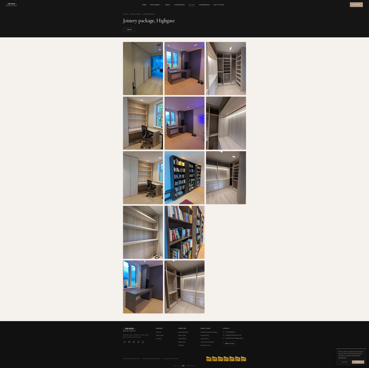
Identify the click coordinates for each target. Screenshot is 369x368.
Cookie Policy (205, 338)
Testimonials (204, 4)
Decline (344, 362)
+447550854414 (230, 332)
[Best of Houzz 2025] (214, 358)
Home (144, 4)
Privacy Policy (205, 335)
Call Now (356, 4)
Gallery (192, 4)
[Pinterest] (138, 342)
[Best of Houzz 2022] (231, 358)
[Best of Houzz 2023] (226, 358)
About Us (158, 332)
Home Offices (182, 338)
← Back (129, 29)
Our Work (159, 338)
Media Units (181, 342)
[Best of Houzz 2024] (220, 358)
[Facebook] (124, 342)
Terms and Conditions (207, 342)
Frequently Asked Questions (209, 332)
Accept (358, 362)
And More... (181, 345)
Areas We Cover (206, 345)
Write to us (229, 343)
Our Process (179, 4)
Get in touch (219, 4)
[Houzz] (143, 342)
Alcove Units (182, 335)
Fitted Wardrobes (183, 332)
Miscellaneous (136, 14)
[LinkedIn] (133, 342)
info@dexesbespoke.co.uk (233, 335)
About (167, 4)
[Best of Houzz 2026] (208, 358)
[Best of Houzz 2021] (237, 358)
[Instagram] (129, 342)
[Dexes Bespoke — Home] (11, 4)
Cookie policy (342, 357)
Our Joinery (155, 4)
